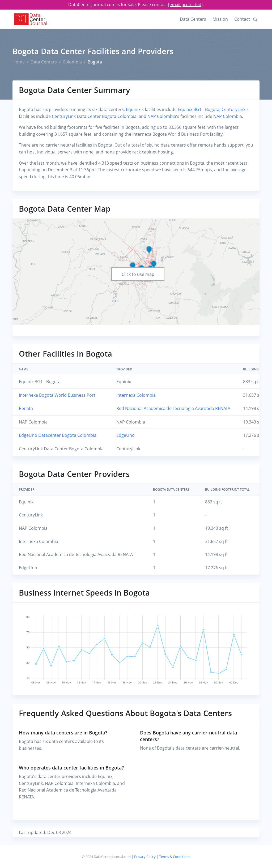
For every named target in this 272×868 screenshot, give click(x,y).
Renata (26, 408)
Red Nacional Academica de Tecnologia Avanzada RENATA (173, 408)
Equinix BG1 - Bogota (198, 109)
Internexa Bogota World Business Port (57, 395)
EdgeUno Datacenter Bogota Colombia (57, 435)
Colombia (72, 62)
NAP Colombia (161, 116)
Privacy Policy (145, 856)
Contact (242, 19)
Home (18, 62)
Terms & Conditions (174, 856)
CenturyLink (233, 109)
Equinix (133, 109)
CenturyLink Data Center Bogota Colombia (94, 116)
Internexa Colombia (136, 395)
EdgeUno (125, 435)
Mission (220, 19)
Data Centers (193, 19)
